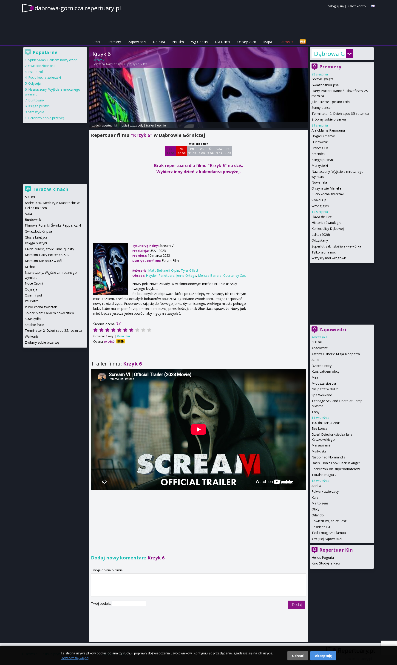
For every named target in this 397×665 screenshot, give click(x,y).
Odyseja (34, 83)
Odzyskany (320, 240)
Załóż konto (356, 6)
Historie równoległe (326, 222)
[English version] (373, 6)
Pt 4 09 (228, 151)
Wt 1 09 (202, 151)
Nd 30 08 (182, 151)
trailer (150, 125)
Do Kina (159, 42)
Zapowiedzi (137, 42)
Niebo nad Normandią (328, 457)
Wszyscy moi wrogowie (329, 258)
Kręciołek (318, 154)
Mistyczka (319, 451)
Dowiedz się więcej (75, 658)
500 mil (317, 342)
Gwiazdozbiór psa (325, 85)
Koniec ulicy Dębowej (328, 228)
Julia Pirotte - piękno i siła (331, 102)
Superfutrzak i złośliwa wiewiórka (336, 246)
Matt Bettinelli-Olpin (118, 64)
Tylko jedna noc (324, 252)
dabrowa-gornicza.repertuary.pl (78, 8)
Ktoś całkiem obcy (325, 371)
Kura (315, 497)
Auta (315, 359)
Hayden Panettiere (160, 275)
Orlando (318, 515)
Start (96, 42)
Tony (315, 412)
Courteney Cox (234, 275)
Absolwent (320, 348)
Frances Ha (320, 148)
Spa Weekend (322, 395)
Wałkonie (32, 336)
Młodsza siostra (324, 383)
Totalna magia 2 (324, 474)
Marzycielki (320, 165)
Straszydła (36, 112)
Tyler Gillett (140, 64)
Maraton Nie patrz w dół (43, 261)
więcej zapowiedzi (328, 538)
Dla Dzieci (222, 42)
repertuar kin (109, 125)
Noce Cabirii (34, 283)
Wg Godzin (199, 42)
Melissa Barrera (209, 275)
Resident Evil (321, 527)
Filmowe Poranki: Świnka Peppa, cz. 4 (53, 225)
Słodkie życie (34, 324)
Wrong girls (320, 206)
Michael (30, 267)
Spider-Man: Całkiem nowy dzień (52, 60)
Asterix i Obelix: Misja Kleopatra (336, 354)
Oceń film (123, 336)
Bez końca (319, 428)
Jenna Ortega (186, 275)
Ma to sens (320, 503)
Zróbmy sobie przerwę (329, 119)
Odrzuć (297, 655)
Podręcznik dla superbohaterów (336, 469)
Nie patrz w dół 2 (325, 389)
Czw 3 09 (219, 151)
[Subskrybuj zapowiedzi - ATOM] (302, 41)
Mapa (267, 42)
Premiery (114, 42)
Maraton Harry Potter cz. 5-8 (46, 255)
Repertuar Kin (336, 550)
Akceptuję (323, 655)
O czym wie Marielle (326, 188)
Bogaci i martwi (323, 136)
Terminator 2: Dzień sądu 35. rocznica (340, 113)
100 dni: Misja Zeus (326, 422)
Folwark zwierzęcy (325, 491)
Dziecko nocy (322, 365)
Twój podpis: (101, 603)
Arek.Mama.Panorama (328, 130)
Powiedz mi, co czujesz (329, 521)
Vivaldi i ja (319, 200)
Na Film (178, 42)
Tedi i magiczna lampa (329, 532)
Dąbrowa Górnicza (329, 53)
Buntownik (320, 142)
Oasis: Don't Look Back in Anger (336, 463)
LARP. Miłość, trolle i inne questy (49, 249)
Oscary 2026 (246, 42)
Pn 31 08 (192, 151)
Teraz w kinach (50, 189)
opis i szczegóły (132, 125)
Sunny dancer (322, 107)
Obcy (315, 509)
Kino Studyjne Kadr (326, 563)
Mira (315, 377)
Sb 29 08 (171, 151)
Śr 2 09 (210, 151)
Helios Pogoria (323, 557)
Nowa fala (319, 182)
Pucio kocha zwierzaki (328, 194)
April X (316, 486)
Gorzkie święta (323, 79)
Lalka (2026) (321, 234)
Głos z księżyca (36, 237)
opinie (161, 125)
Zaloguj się (335, 6)
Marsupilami (321, 445)
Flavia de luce (322, 217)
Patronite (286, 42)
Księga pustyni (323, 160)
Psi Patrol (35, 71)
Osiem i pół (33, 295)
